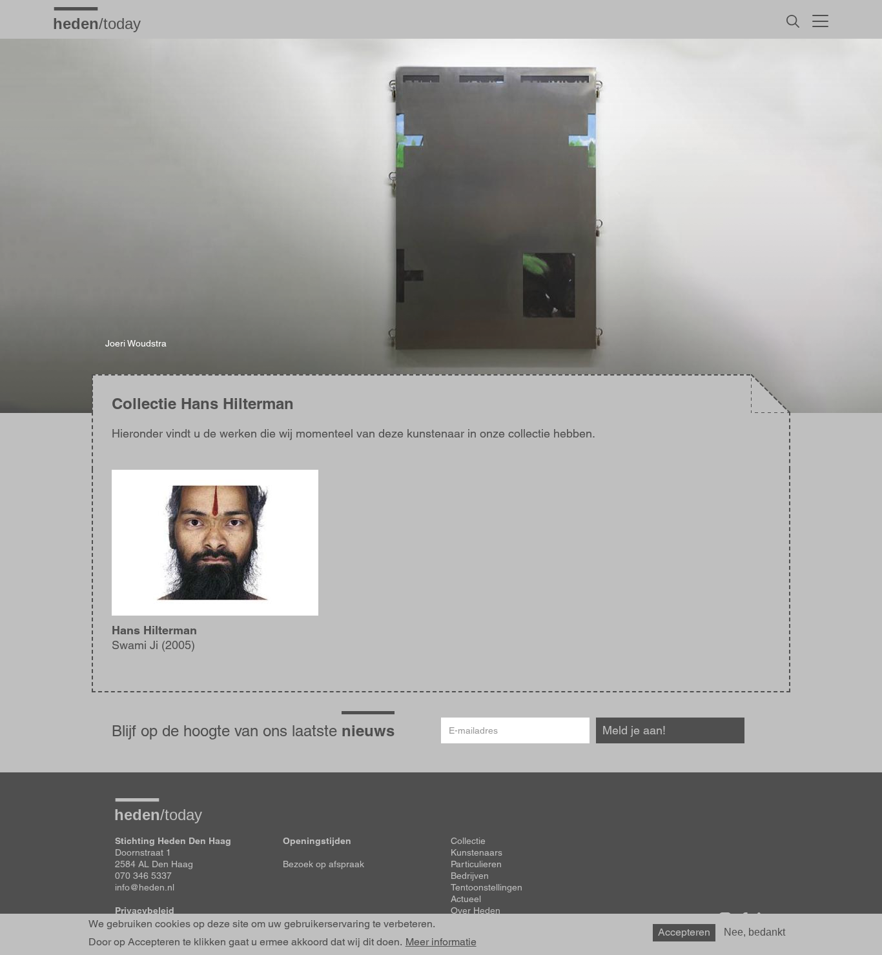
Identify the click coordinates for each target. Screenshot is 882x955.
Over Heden (475, 910)
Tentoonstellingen (486, 887)
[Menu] (820, 19)
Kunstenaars (476, 852)
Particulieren (476, 864)
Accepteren (684, 932)
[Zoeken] (792, 21)
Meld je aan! (634, 730)
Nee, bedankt (754, 932)
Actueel (466, 899)
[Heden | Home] (102, 23)
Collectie (468, 841)
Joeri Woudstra (136, 343)
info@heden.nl (144, 887)
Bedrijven (470, 875)
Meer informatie (441, 942)
